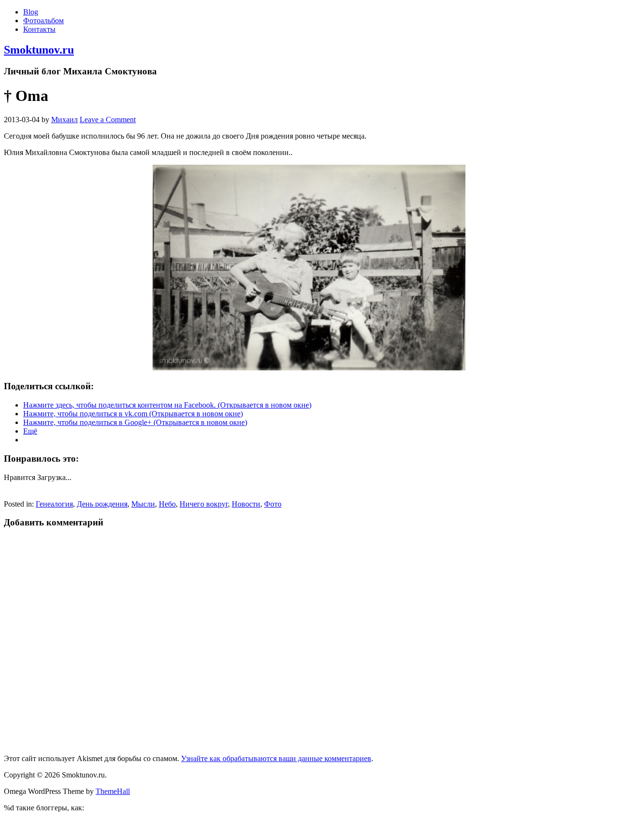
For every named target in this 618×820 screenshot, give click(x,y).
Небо (167, 504)
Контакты (39, 29)
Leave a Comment (108, 119)
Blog (30, 12)
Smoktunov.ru (39, 49)
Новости (246, 504)
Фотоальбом (43, 20)
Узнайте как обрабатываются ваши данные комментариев (276, 758)
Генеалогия (54, 504)
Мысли (143, 504)
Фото (272, 504)
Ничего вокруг (204, 504)
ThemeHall (113, 791)
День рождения (102, 504)
